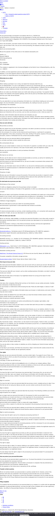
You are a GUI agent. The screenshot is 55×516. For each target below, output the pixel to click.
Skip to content (4, 1)
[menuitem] (3, 26)
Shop (4, 24)
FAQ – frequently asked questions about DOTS (17, 14)
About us (5, 19)
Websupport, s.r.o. (5, 246)
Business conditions (8, 505)
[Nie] (29, 515)
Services (5, 21)
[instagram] (3, 502)
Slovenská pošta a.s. (5, 231)
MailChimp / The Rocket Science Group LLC (11, 253)
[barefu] (2, 6)
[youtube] (3, 500)
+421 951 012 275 (6, 511)
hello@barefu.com (19, 511)
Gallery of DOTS (9, 16)
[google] (3, 497)
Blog (4, 23)
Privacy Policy (6, 507)
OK (21, 515)
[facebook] (3, 499)
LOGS (4, 17)
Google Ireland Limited (6, 259)
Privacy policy (25, 515)
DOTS (4, 12)
